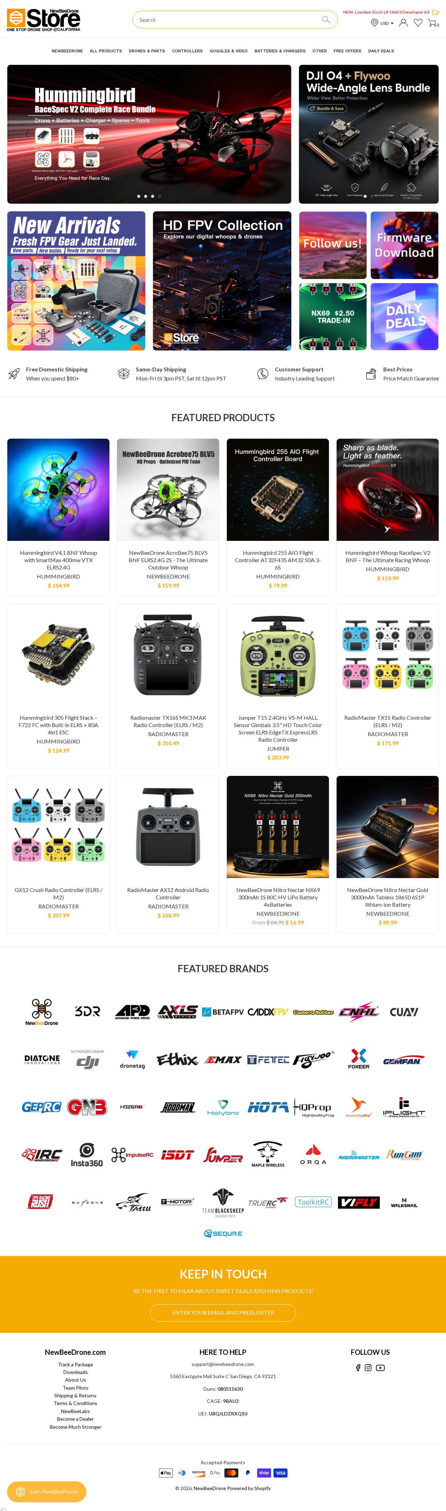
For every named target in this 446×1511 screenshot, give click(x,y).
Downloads (75, 1372)
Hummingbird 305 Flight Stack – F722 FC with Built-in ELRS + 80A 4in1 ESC (58, 724)
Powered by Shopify (249, 1488)
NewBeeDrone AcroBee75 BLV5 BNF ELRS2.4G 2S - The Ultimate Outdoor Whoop (168, 560)
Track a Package (75, 1364)
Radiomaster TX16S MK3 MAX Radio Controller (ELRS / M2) (168, 721)
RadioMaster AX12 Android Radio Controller (168, 893)
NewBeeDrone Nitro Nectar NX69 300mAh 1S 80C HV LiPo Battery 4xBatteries (278, 897)
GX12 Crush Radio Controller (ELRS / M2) (58, 893)
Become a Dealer (75, 1419)
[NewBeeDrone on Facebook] (358, 1367)
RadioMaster (168, 734)
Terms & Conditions (75, 1403)
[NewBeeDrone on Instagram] (368, 1367)
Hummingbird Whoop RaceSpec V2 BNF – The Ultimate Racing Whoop (387, 556)
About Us (75, 1380)
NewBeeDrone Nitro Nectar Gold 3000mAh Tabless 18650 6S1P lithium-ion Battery (387, 897)
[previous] (28, 134)
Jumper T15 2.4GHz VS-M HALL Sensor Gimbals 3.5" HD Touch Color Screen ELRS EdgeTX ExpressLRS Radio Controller (278, 728)
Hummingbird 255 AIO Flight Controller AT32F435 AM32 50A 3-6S (278, 560)
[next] (270, 134)
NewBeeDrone (168, 576)
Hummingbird (58, 576)
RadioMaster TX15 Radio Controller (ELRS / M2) (387, 721)
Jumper (278, 748)
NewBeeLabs (75, 1411)
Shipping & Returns (75, 1395)
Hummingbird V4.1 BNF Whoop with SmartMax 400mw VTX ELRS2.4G (58, 560)
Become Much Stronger (75, 1427)
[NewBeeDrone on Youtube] (380, 1367)
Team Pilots (76, 1388)
